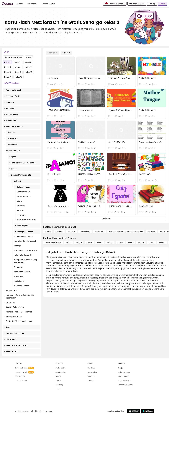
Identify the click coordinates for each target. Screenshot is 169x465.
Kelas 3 (18, 62)
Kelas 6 (18, 67)
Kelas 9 (18, 72)
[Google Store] (147, 411)
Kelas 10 (28, 72)
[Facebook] (36, 411)
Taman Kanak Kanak (13, 57)
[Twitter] (32, 411)
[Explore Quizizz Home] (7, 3)
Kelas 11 (7, 77)
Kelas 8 (7, 72)
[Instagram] (40, 411)
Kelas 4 (28, 62)
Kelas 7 (28, 67)
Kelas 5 (7, 67)
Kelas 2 (7, 62)
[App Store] (133, 411)
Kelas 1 (29, 57)
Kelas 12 (18, 77)
